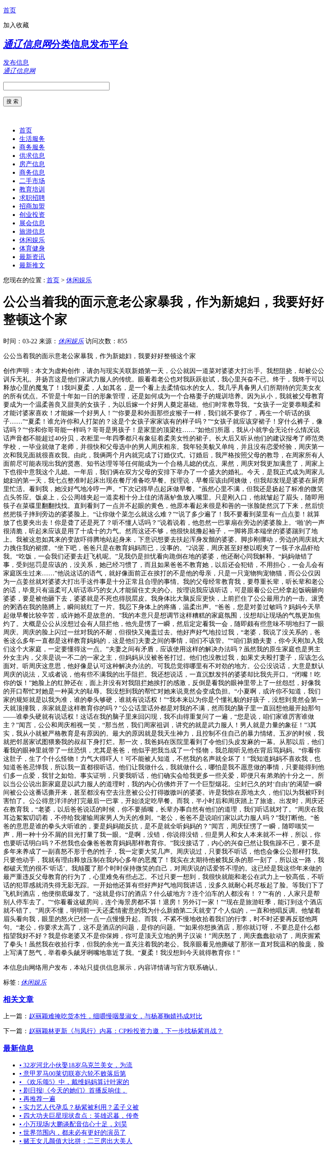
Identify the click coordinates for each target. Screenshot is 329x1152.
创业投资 (32, 214)
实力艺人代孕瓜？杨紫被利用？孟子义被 (79, 1107)
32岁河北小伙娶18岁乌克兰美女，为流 (75, 1065)
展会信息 (32, 223)
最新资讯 (32, 256)
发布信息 (16, 62)
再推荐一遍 (37, 1098)
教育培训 (32, 189)
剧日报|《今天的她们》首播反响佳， (73, 1090)
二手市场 (32, 180)
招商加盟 (32, 206)
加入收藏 (16, 25)
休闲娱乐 (32, 240)
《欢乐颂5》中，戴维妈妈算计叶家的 (74, 1082)
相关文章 (18, 999)
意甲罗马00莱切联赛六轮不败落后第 (72, 1073)
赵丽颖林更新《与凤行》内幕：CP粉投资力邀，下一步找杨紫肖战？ (126, 1031)
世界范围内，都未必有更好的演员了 (72, 1132)
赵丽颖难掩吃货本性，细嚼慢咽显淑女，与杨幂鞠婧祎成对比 (115, 1016)
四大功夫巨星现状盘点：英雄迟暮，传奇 (79, 1115)
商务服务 (32, 147)
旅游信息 (32, 231)
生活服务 (32, 138)
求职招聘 (32, 197)
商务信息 (32, 172)
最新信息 (18, 1048)
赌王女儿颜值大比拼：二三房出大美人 (75, 1141)
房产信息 (32, 164)
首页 (9, 10)
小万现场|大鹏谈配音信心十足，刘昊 (73, 1124)
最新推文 (32, 265)
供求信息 (32, 155)
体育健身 (32, 248)
